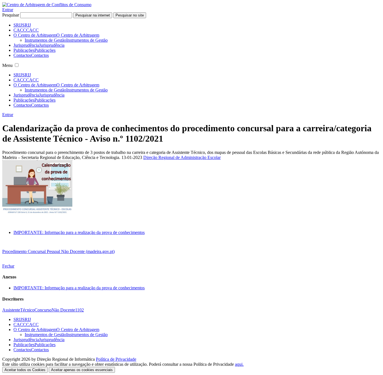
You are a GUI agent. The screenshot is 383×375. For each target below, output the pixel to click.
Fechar (8, 266)
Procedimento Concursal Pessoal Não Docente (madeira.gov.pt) (58, 251)
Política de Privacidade (116, 359)
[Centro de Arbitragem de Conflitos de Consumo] (46, 4)
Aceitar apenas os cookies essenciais (82, 370)
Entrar (7, 9)
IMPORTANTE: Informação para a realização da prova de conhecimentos (79, 232)
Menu (7, 65)
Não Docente (63, 310)
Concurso (43, 310)
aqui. (239, 364)
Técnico (27, 310)
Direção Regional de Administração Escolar (182, 157)
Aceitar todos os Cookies (24, 370)
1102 (79, 310)
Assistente (11, 310)
